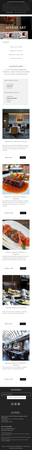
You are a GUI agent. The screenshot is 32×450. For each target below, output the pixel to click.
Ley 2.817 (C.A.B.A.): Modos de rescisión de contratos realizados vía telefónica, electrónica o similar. (16, 438)
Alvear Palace (10, 84)
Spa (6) (9, 100)
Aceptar (9, 12)
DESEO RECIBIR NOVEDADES (16, 397)
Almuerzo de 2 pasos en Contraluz (16, 141)
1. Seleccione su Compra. (16, 47)
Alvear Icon (10, 88)
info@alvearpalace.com (6, 421)
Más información (20, 12)
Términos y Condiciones (6, 432)
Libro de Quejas (14, 439)
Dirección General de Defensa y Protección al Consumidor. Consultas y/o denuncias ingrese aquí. (15, 434)
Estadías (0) (10, 96)
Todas (8, 102)
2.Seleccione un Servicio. (16, 50)
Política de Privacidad (6, 439)
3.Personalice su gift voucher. (16, 54)
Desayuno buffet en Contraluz (16, 308)
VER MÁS (23, 157)
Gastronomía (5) (12, 98)
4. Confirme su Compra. (16, 58)
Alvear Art (10, 86)
